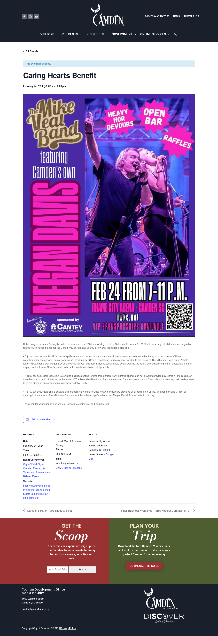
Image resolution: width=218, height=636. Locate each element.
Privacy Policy (68, 628)
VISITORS (47, 34)
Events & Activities (156, 16)
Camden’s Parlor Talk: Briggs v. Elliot (49, 511)
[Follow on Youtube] (36, 16)
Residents (70, 34)
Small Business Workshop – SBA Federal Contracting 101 (156, 511)
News (176, 16)
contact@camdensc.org (35, 609)
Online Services (153, 34)
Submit (83, 569)
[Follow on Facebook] (24, 16)
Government (122, 34)
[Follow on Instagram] (30, 16)
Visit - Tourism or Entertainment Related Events (37, 472)
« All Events (30, 51)
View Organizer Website (69, 467)
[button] (176, 34)
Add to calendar (41, 419)
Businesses (95, 34)
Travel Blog (191, 16)
